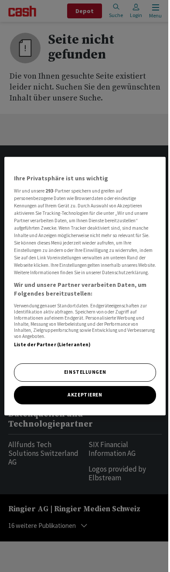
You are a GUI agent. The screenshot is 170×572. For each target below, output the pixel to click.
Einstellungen (85, 372)
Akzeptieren (85, 395)
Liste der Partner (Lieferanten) (52, 344)
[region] (85, 286)
